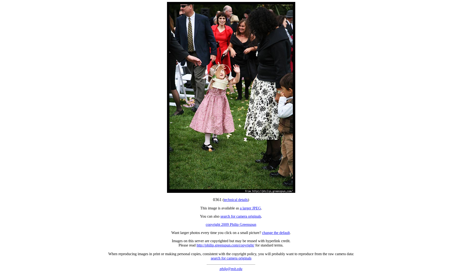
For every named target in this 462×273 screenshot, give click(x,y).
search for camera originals (240, 216)
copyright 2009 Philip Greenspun (231, 224)
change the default (276, 233)
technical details (236, 200)
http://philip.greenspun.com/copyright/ (225, 245)
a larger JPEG (250, 208)
